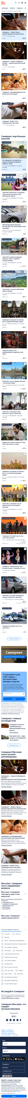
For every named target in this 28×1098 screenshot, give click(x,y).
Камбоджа (10, 1030)
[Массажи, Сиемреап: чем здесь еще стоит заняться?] (25, 894)
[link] (14, 26)
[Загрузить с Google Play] (7, 1059)
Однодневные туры (7, 902)
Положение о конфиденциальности (10, 713)
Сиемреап (8, 996)
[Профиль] (25, 3)
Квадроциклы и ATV (8, 905)
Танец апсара (6, 907)
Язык (3, 1040)
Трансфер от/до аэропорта (10, 904)
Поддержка (5, 1064)
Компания (5, 1067)
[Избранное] (19, 3)
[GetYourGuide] (3, 3)
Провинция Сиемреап (7, 1031)
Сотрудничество (7, 1071)
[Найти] (16, 3)
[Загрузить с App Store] (19, 1059)
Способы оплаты (7, 1074)
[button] (14, 26)
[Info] (19, 11)
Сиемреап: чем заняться (8, 1033)
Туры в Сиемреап (6, 1035)
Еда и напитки (6, 909)
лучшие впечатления (7, 998)
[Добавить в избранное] (25, 14)
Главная (3, 1030)
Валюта (4, 1048)
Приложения (5, 1056)
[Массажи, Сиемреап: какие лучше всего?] (25, 916)
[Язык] (22, 3)
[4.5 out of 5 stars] (14, 1020)
